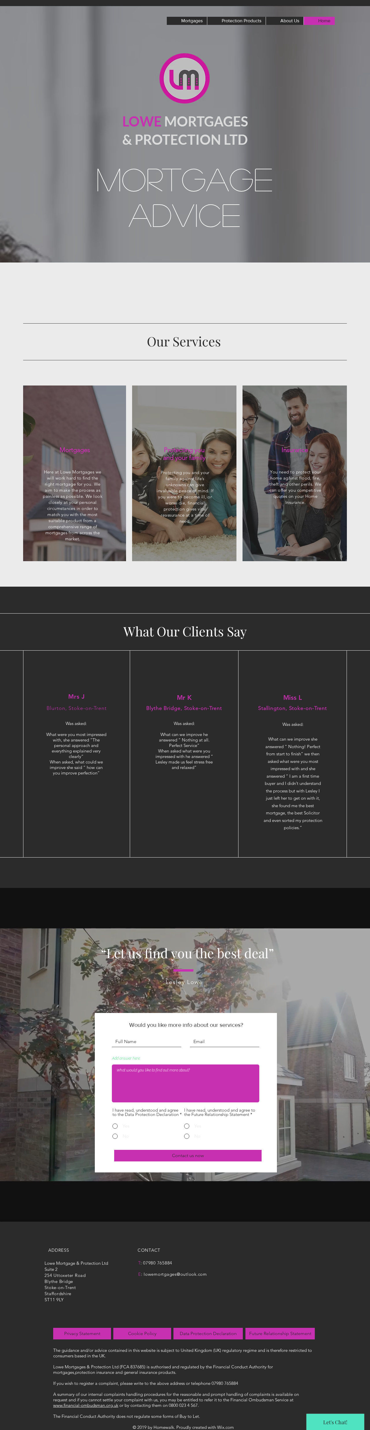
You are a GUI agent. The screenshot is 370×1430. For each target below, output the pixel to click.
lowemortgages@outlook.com (175, 1274)
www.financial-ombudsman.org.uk (85, 1405)
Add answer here (126, 1058)
